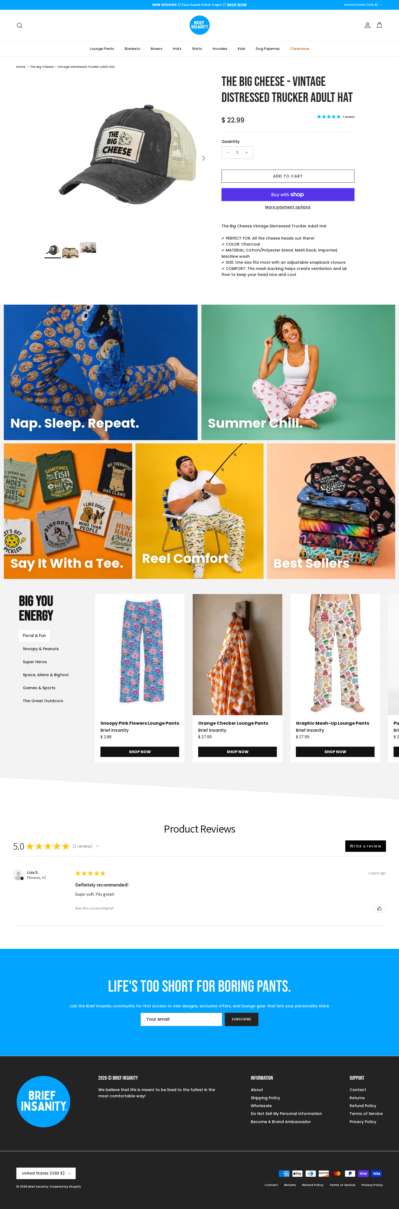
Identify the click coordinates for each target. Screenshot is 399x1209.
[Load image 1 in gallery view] (127, 155)
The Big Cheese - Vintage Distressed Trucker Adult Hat (72, 67)
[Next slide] (377, 678)
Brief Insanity (38, 1186)
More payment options (288, 207)
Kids (241, 48)
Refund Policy (363, 1105)
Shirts (197, 48)
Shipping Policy (265, 1098)
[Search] (19, 25)
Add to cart (288, 176)
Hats (177, 48)
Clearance (299, 48)
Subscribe (242, 1019)
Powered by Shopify (65, 1186)
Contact (358, 1089)
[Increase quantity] (248, 153)
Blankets (132, 48)
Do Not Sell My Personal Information (286, 1113)
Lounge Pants (102, 48)
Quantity (230, 141)
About (257, 1089)
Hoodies (220, 48)
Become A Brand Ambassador (281, 1121)
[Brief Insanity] (199, 25)
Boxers (156, 48)
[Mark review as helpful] (379, 908)
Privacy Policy (363, 1121)
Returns (357, 1098)
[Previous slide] (116, 678)
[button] (97, 846)
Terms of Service (366, 1113)
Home (21, 67)
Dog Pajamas (268, 48)
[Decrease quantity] (226, 153)
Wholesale (261, 1105)
